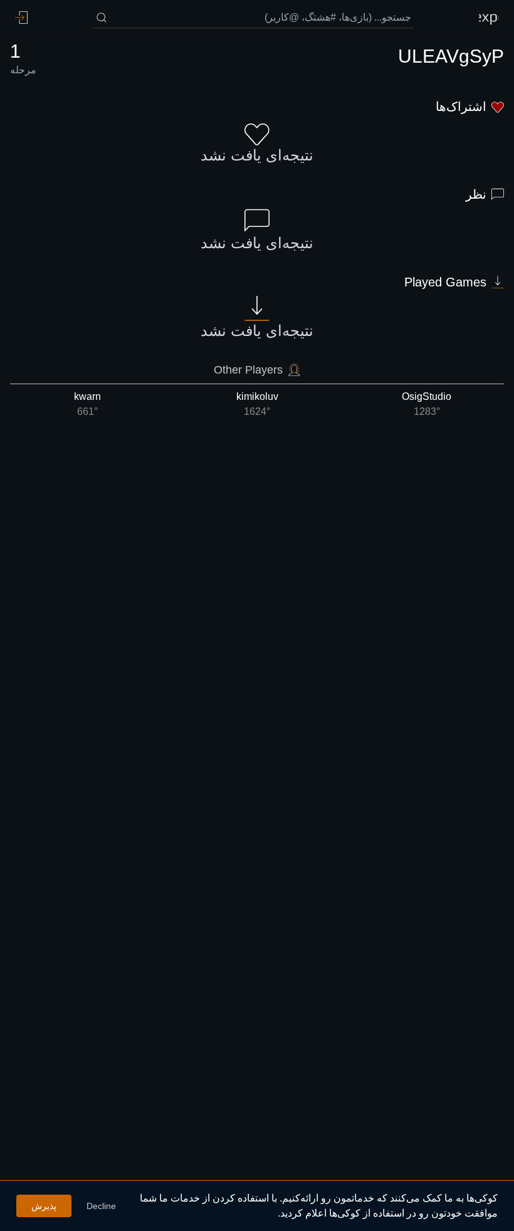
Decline (101, 1206)
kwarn (87, 404)
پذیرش (43, 1206)
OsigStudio (426, 404)
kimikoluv (257, 404)
